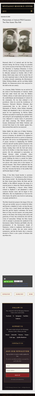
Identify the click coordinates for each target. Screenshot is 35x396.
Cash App (12, 337)
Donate (7, 335)
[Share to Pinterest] (22, 281)
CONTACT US (17, 343)
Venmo (26, 335)
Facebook (8, 316)
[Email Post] (4, 279)
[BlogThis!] (17, 281)
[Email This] (15, 281)
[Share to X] (18, 281)
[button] (1, 395)
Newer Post (6, 294)
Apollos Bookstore (21, 337)
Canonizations (21, 283)
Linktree (18, 318)
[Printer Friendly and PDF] (8, 281)
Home (31, 294)
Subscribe (14, 335)
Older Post (19, 294)
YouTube (25, 316)
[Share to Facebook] (20, 281)
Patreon (20, 335)
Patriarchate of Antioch (22, 285)
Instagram (18, 316)
